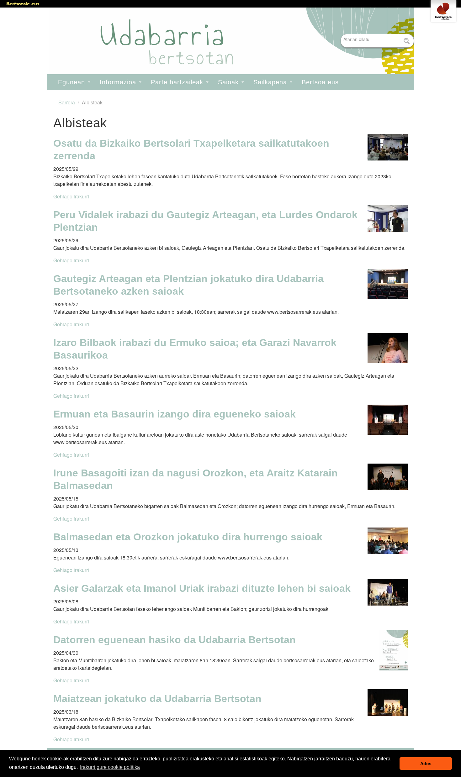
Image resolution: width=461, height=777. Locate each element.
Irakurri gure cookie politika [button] (110, 767)
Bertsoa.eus (320, 82)
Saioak (229, 82)
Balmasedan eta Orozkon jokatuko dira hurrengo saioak (187, 537)
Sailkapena (271, 82)
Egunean (72, 82)
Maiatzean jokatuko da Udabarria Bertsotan (157, 698)
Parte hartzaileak (178, 82)
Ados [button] (426, 763)
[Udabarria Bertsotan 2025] (227, 41)
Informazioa (119, 82)
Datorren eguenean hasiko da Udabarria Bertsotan (174, 639)
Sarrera (66, 102)
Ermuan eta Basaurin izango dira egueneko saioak (174, 414)
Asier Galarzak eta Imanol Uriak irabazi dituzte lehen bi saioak (202, 588)
